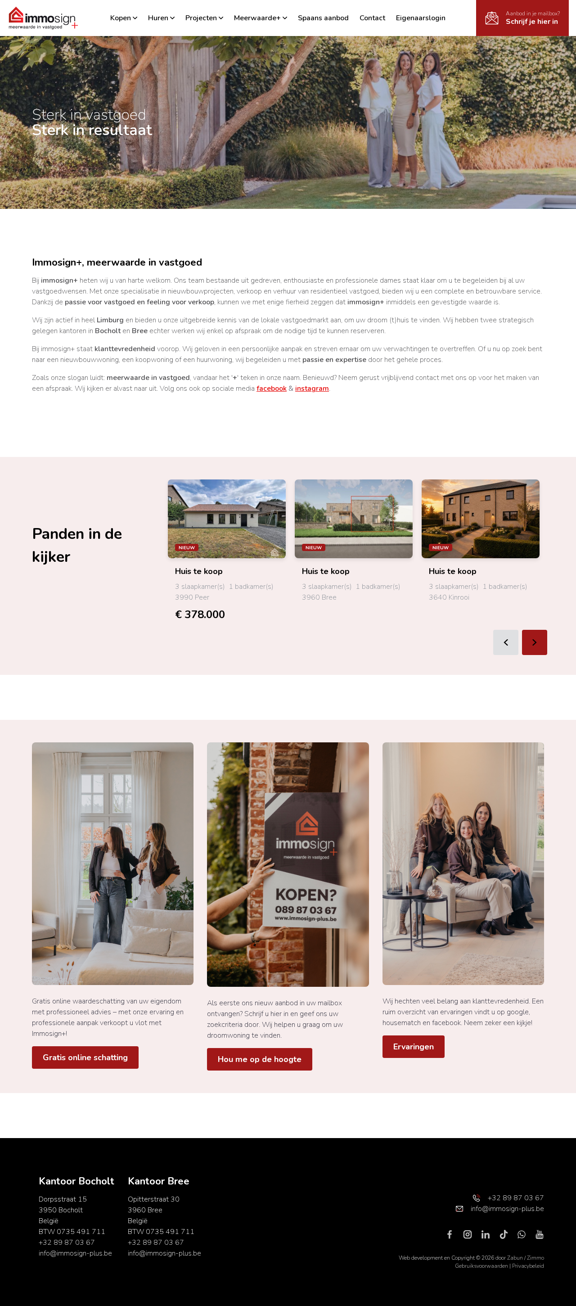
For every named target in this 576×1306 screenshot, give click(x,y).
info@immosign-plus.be (75, 1253)
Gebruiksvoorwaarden (482, 1266)
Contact (372, 18)
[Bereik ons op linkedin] (489, 1234)
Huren (158, 18)
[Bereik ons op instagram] (471, 1234)
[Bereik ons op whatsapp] (525, 1234)
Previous (505, 642)
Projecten (201, 18)
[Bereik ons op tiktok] (507, 1234)
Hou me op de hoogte (260, 1059)
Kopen (120, 18)
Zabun (515, 1257)
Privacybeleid (528, 1266)
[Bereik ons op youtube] (539, 1234)
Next (534, 642)
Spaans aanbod (323, 18)
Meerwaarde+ (257, 18)
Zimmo (535, 1257)
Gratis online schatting (85, 1057)
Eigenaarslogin (421, 18)
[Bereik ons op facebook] (453, 1234)
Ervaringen (413, 1046)
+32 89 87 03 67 (67, 1242)
